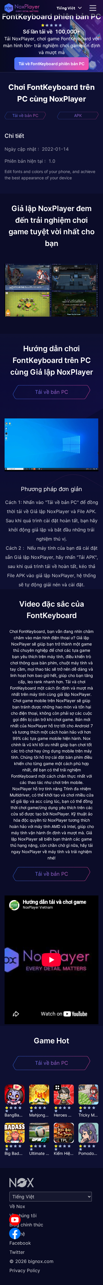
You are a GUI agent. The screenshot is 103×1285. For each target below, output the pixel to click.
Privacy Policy (24, 1270)
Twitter (17, 1252)
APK (78, 115)
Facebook (20, 1243)
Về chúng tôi (23, 1215)
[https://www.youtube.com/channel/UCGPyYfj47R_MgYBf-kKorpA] (15, 1220)
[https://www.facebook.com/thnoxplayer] (15, 1233)
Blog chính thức (26, 1225)
